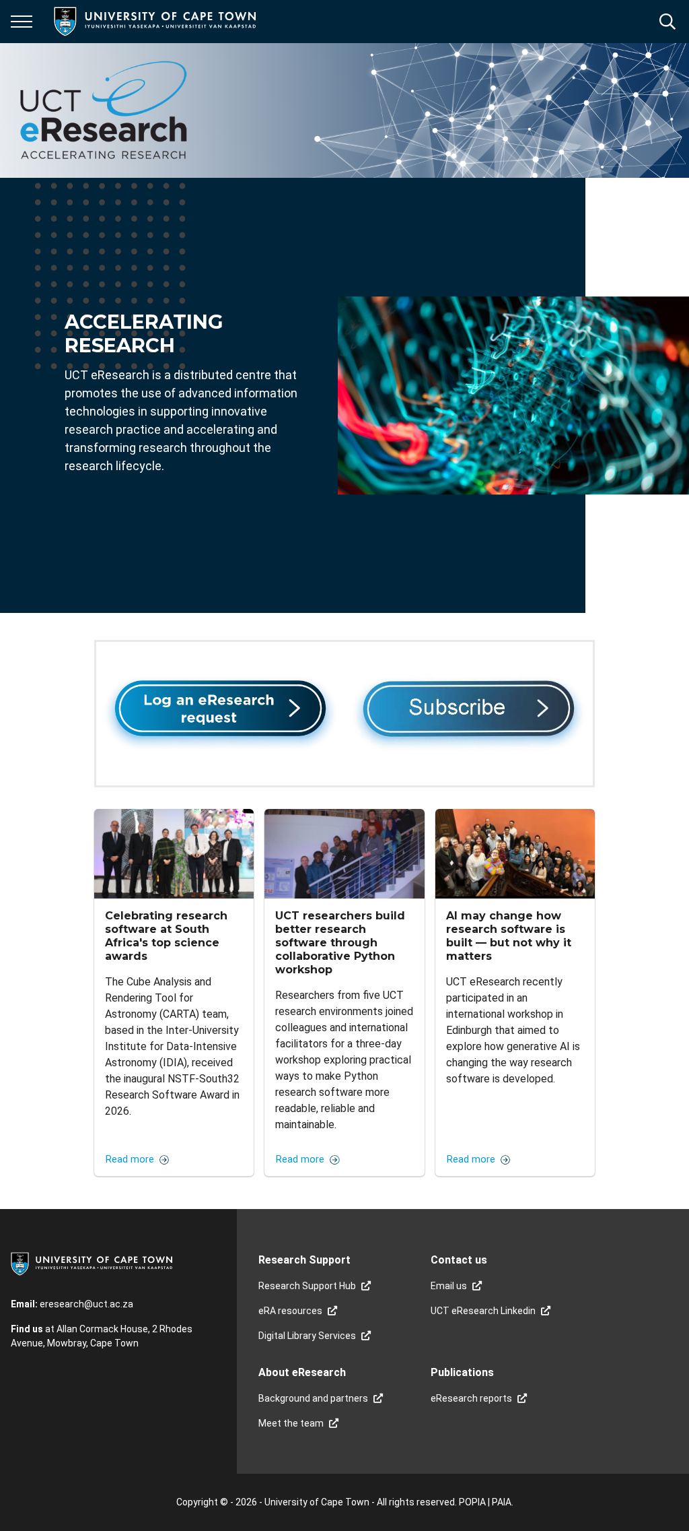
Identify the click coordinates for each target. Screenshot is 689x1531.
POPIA (472, 1502)
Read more (130, 1159)
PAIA (501, 1502)
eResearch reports (471, 1398)
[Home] (91, 1263)
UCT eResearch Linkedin (483, 1310)
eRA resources (290, 1310)
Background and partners (313, 1398)
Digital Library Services (307, 1335)
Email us (449, 1285)
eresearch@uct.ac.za (86, 1304)
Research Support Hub (307, 1285)
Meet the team (291, 1423)
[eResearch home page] (103, 110)
